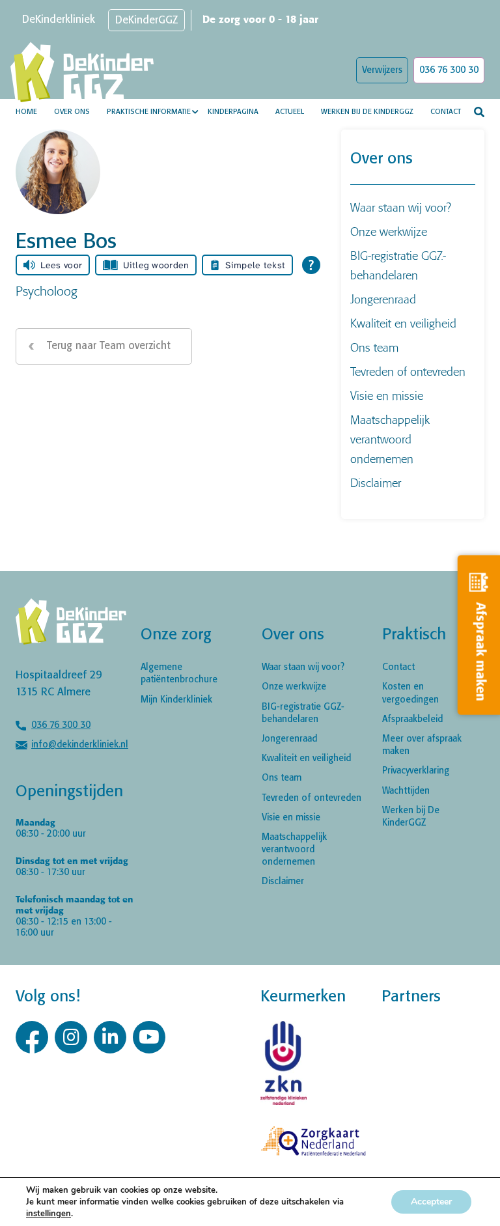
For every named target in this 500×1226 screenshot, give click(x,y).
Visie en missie (386, 395)
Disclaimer (375, 483)
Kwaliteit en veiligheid (403, 323)
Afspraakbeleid (412, 719)
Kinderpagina (233, 112)
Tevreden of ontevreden (407, 371)
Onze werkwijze (388, 231)
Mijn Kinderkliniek (176, 699)
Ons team (374, 347)
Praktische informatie (149, 112)
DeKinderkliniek (58, 19)
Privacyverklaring (415, 770)
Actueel (289, 112)
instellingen (48, 1213)
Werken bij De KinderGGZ (367, 112)
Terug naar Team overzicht (109, 346)
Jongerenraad (383, 299)
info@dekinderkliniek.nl (79, 744)
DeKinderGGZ (146, 20)
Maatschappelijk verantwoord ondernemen (390, 439)
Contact (445, 112)
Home (26, 112)
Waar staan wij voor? (400, 207)
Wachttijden (406, 791)
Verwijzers (382, 70)
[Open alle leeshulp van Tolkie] (311, 265)
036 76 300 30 (449, 70)
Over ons (72, 112)
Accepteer (431, 1201)
